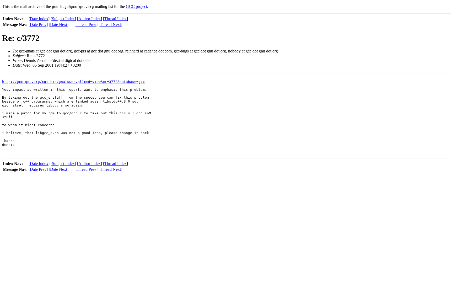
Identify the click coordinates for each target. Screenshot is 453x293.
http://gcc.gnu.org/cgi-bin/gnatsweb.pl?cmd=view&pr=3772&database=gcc (73, 82)
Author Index (89, 19)
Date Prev (38, 24)
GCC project (136, 6)
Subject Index (63, 19)
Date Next (58, 24)
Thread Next (110, 24)
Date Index (39, 19)
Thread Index (115, 19)
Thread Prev (86, 24)
